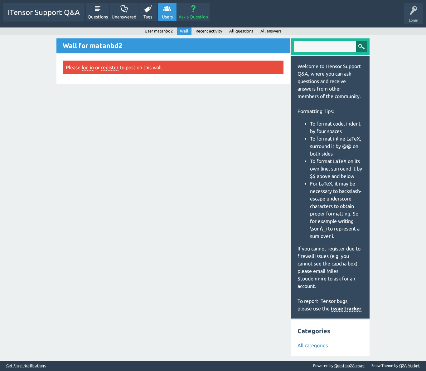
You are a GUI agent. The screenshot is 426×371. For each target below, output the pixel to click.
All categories (313, 345)
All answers (271, 31)
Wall (184, 31)
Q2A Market (409, 366)
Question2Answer (349, 366)
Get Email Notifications (26, 366)
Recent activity (209, 31)
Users (167, 16)
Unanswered (124, 16)
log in (88, 67)
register (110, 67)
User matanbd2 (159, 31)
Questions (98, 16)
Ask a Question (193, 16)
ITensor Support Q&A (44, 12)
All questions (241, 31)
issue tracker (346, 308)
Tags (147, 16)
